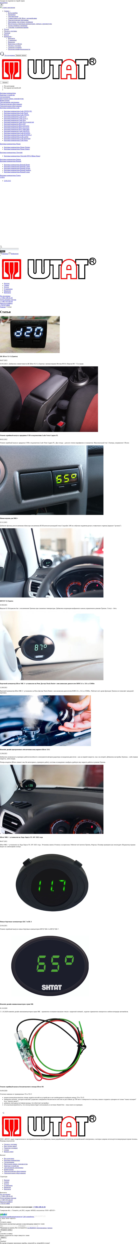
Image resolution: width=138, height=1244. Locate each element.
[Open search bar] (1, 247)
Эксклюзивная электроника (9, 102)
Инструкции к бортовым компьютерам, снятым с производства (30, 24)
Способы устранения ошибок (18, 27)
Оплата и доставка (10, 31)
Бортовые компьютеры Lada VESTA (16, 115)
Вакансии (11, 42)
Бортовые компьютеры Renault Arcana (17, 168)
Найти (2, 251)
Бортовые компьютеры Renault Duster (17, 165)
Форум (6, 35)
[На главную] (49, 80)
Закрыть (3, 1237)
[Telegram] (6, 1214)
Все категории (9, 1158)
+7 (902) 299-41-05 (39, 1207)
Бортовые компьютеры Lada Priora (16, 140)
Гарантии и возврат (15, 47)
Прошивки (12, 15)
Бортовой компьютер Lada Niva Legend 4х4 (19, 122)
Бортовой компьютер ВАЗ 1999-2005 (16, 129)
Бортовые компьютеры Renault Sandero (17, 170)
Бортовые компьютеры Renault (10, 161)
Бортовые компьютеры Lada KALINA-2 (18, 135)
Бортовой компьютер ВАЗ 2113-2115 (16, 127)
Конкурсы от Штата (15, 44)
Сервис (6, 11)
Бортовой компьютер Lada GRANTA (16, 131)
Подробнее (4, 3)
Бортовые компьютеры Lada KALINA (17, 133)
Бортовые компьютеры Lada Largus (16, 137)
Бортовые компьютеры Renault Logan (17, 172)
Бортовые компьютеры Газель (10, 175)
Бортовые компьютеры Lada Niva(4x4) (17, 138)
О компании (12, 40)
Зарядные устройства (7, 95)
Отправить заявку (6, 1230)
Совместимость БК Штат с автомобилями (22, 18)
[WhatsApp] (1, 1214)
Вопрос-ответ (8, 1152)
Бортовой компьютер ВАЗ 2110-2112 (16, 126)
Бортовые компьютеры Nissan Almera (17, 149)
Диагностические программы (18, 20)
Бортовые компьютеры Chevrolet (11, 152)
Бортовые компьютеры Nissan (10, 144)
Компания (7, 36)
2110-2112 (7, 181)
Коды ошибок (13, 13)
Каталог (5, 82)
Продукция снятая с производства (12, 98)
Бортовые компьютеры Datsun (10, 159)
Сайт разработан (28, 1216)
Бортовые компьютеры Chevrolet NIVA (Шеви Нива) (22, 156)
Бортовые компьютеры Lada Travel (16, 113)
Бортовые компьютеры (8, 93)
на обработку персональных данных (39, 1228)
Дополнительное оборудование (11, 106)
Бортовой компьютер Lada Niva (15, 120)
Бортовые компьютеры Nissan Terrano (17, 147)
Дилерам (7, 33)
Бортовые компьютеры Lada (9, 108)
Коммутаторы (4, 100)
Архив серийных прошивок (17, 25)
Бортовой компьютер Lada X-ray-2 (16, 118)
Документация (13, 16)
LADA (2, 177)
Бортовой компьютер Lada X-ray (15, 117)
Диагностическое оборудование (11, 104)
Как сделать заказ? (10, 1146)
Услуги (6, 29)
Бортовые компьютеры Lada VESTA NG (18, 111)
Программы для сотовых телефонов (20, 22)
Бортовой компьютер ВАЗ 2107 (15, 124)
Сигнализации (5, 97)
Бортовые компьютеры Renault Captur (17, 166)
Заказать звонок (21, 55)
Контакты (11, 38)
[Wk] (3, 1214)
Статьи (6, 1150)
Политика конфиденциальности (19, 49)
